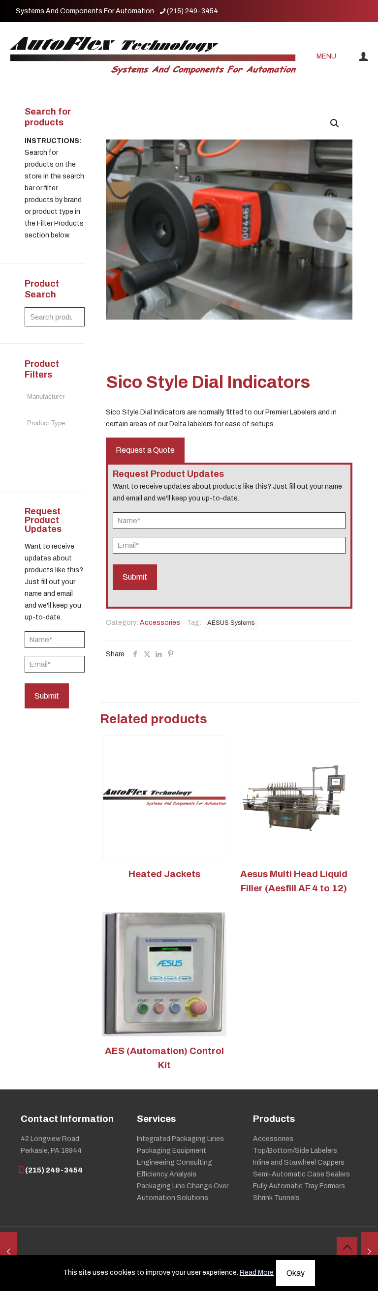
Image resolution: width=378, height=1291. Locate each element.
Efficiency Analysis (166, 1174)
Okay (295, 1273)
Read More (257, 1272)
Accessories (160, 622)
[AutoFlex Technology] (153, 56)
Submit (46, 696)
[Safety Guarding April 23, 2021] (8, 1251)
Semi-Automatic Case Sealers (301, 1174)
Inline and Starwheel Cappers (299, 1162)
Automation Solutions (172, 1198)
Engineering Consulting (174, 1162)
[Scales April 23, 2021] (369, 1251)
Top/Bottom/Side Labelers (295, 1150)
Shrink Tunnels (276, 1198)
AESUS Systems (230, 622)
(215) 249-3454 (192, 11)
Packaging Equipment (171, 1150)
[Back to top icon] (347, 1247)
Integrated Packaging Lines (180, 1139)
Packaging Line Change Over (182, 1186)
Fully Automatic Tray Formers (299, 1186)
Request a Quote (145, 450)
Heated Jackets (164, 874)
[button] (335, 123)
